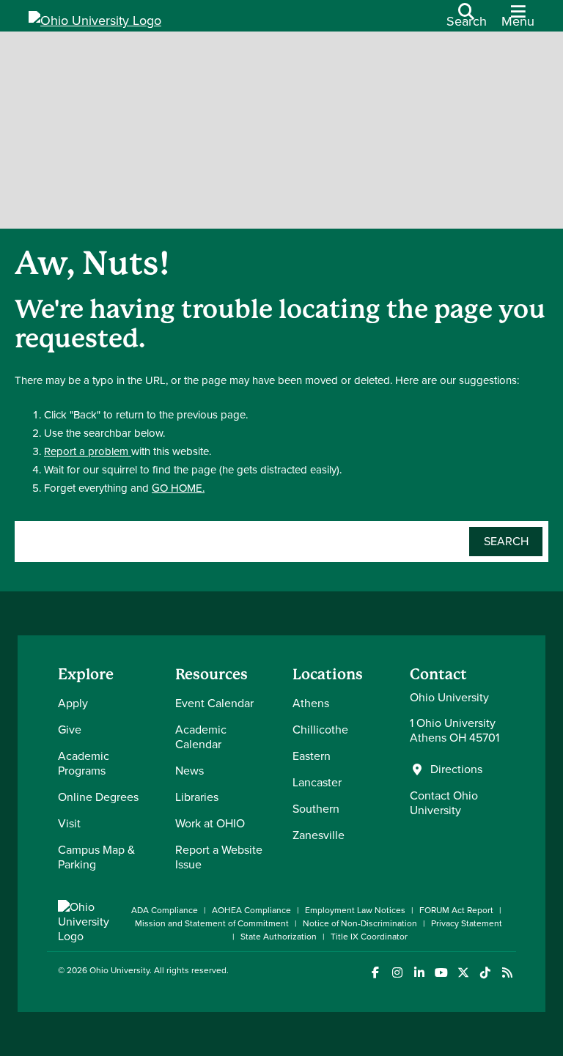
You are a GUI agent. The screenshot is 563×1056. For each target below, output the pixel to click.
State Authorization (278, 936)
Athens (310, 703)
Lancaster (317, 782)
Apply (73, 703)
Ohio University (119, 970)
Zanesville (318, 835)
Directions (456, 769)
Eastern (311, 755)
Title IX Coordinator (369, 936)
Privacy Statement (466, 923)
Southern (315, 808)
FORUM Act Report (456, 910)
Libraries (196, 797)
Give (69, 729)
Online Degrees (98, 797)
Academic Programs (83, 763)
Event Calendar (214, 703)
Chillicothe (320, 729)
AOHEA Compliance (251, 910)
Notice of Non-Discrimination (360, 923)
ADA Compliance (164, 910)
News (189, 770)
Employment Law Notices (355, 910)
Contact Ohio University (444, 803)
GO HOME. (178, 488)
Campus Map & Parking (96, 857)
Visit (69, 823)
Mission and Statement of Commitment (212, 923)
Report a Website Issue (218, 857)
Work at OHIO (210, 823)
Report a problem (87, 451)
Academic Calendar (201, 737)
